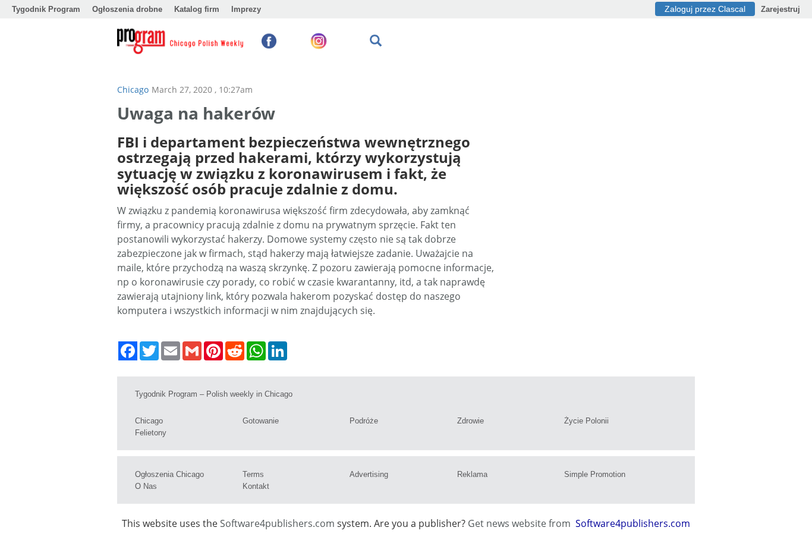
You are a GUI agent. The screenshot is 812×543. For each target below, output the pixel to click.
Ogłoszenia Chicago (169, 474)
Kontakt (256, 486)
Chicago (133, 89)
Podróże (364, 420)
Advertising (369, 474)
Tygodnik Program (46, 9)
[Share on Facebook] (128, 350)
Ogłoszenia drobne (127, 9)
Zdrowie (470, 420)
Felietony (150, 432)
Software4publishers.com (277, 523)
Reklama (472, 474)
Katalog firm (196, 9)
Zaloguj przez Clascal (705, 9)
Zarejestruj (780, 9)
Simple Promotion (594, 474)
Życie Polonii (586, 420)
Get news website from (520, 523)
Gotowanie (261, 420)
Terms (253, 474)
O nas (146, 486)
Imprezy (246, 9)
